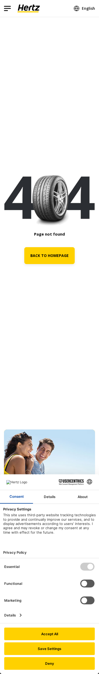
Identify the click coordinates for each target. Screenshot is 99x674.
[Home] (28, 8)
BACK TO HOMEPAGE (49, 255)
